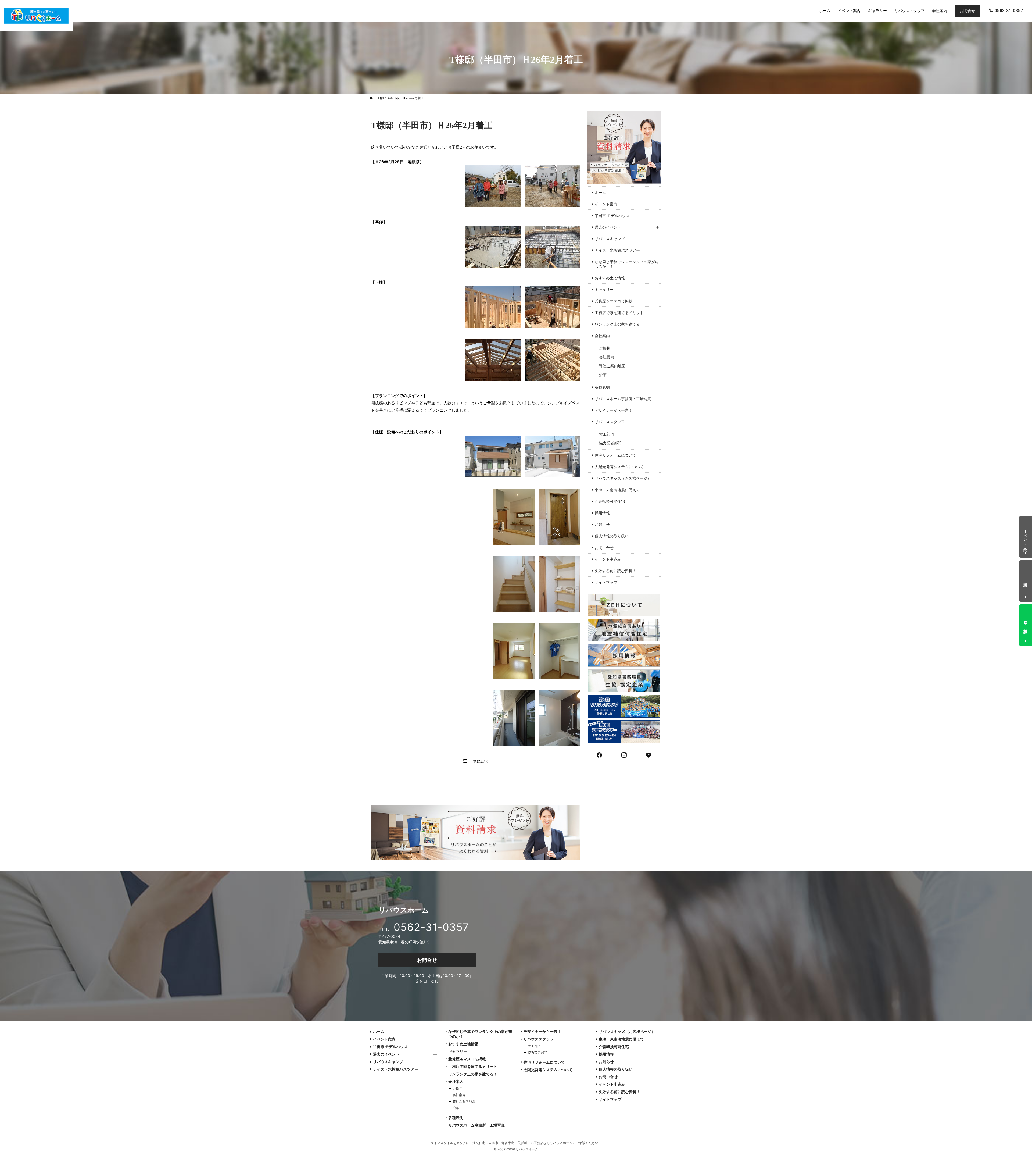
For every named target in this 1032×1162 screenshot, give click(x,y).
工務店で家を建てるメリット (619, 312)
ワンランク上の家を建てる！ (619, 324)
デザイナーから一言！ (613, 410)
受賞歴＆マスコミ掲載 (613, 301)
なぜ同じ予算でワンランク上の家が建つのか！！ (627, 264)
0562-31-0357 (431, 927)
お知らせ (602, 524)
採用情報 (602, 513)
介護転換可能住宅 (610, 501)
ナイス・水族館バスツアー (617, 250)
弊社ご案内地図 (612, 365)
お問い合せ (604, 547)
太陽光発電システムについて (619, 466)
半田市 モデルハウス (612, 215)
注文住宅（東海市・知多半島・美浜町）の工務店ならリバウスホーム (522, 1143)
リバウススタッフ (610, 421)
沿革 (603, 374)
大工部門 (606, 434)
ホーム (600, 192)
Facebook (600, 754)
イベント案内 (606, 204)
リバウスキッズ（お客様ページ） (623, 478)
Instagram (624, 754)
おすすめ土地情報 (610, 278)
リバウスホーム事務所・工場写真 (623, 398)
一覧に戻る (479, 761)
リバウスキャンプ (610, 238)
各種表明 (602, 387)
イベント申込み (608, 559)
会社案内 (602, 335)
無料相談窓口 (1025, 626)
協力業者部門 (610, 443)
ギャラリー (604, 289)
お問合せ (427, 960)
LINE (649, 754)
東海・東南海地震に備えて (617, 489)
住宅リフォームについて (615, 455)
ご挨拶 (604, 348)
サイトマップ (606, 582)
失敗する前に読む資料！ (615, 570)
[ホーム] (371, 98)
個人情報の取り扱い (612, 536)
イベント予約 (1025, 536)
